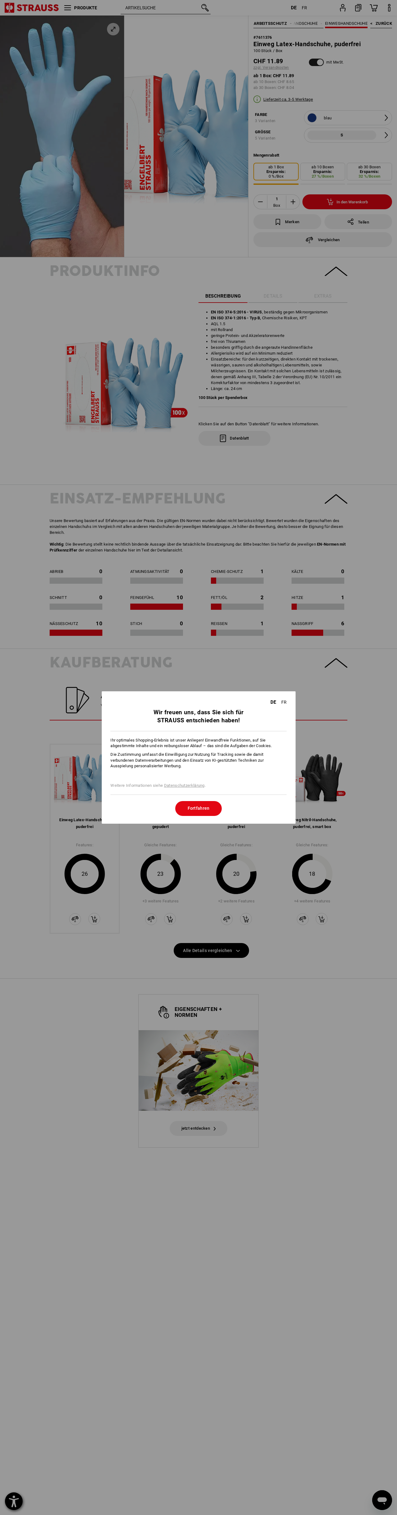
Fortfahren (199, 808)
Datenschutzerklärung (184, 785)
